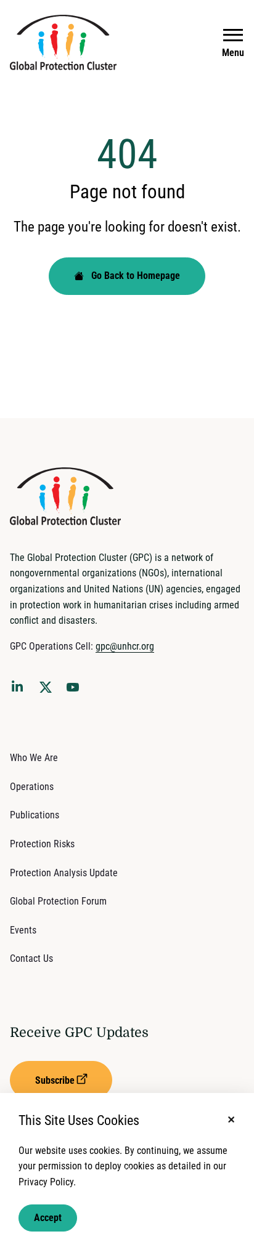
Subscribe (55, 1080)
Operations (32, 786)
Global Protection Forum (58, 901)
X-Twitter (48, 691)
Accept (48, 1218)
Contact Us (31, 958)
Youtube (76, 691)
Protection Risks (42, 844)
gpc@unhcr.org (125, 646)
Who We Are (34, 758)
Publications (34, 815)
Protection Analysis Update (64, 873)
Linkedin (20, 688)
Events (23, 930)
